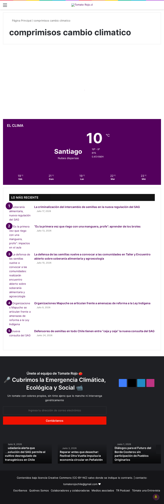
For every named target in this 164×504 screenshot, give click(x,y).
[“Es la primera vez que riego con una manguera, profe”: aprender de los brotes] (20, 237)
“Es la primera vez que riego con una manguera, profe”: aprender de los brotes (87, 226)
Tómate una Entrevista (146, 490)
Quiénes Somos (39, 490)
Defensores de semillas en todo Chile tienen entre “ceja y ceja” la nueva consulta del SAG (94, 331)
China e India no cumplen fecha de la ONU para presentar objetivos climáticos (27, 88)
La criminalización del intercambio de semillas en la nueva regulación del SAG (87, 207)
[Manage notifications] (156, 497)
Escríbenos (20, 490)
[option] (27, 448)
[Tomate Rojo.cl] (82, 5)
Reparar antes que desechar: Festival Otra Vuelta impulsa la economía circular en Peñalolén (81, 455)
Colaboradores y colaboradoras (70, 490)
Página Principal (21, 20)
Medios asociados (103, 490)
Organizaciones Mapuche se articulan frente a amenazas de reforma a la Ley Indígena (92, 303)
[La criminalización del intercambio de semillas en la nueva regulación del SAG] (20, 213)
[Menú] (5, 6)
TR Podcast (123, 490)
